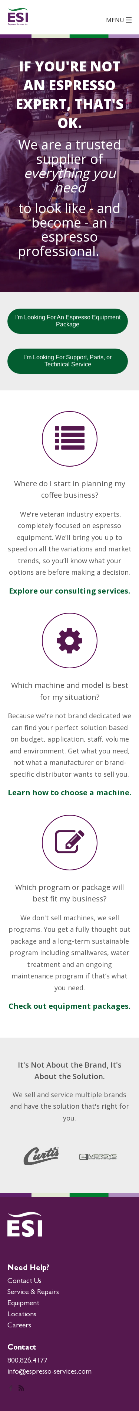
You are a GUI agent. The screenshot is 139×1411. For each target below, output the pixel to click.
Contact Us (24, 1281)
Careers (19, 1326)
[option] (44, 1156)
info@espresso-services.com (49, 1372)
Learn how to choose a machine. (69, 792)
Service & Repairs (33, 1292)
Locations (21, 1314)
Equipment (23, 1303)
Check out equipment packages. (69, 1006)
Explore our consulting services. (69, 591)
